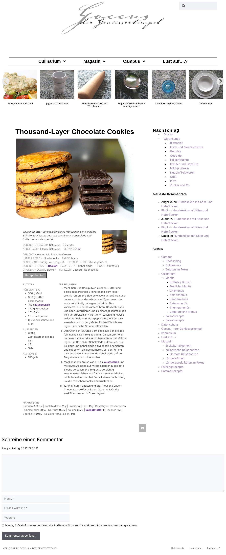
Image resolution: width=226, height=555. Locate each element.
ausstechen (111, 362)
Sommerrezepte (171, 371)
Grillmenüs (177, 290)
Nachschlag (173, 261)
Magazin (92, 61)
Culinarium (49, 61)
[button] (6, 81)
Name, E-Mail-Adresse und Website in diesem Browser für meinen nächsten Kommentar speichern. (71, 525)
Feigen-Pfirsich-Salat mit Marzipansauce (131, 105)
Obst (173, 176)
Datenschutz (169, 324)
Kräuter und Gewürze (184, 164)
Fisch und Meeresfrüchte (186, 147)
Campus (131, 61)
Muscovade (42, 304)
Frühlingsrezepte (172, 367)
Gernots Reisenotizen (184, 354)
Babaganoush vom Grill (20, 104)
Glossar (169, 134)
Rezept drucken (34, 275)
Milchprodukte (179, 168)
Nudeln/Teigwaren (182, 172)
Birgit (164, 210)
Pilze (173, 181)
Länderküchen (174, 358)
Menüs (169, 278)
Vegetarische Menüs (183, 311)
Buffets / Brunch (180, 282)
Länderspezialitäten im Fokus (184, 362)
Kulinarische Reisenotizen (182, 350)
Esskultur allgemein (178, 345)
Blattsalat (176, 143)
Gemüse (175, 151)
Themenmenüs (180, 307)
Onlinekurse (173, 265)
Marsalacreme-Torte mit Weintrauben (94, 105)
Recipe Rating (11, 448)
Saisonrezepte (174, 316)
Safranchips (205, 104)
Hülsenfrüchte (179, 159)
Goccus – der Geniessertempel (181, 328)
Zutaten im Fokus (176, 269)
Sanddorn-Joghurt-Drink (168, 104)
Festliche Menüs (180, 286)
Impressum (168, 333)
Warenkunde (172, 138)
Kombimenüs (178, 294)
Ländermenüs (179, 299)
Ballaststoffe (93, 409)
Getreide (176, 155)
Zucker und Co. (180, 185)
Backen (52, 265)
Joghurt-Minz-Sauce (57, 104)
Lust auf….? (175, 61)
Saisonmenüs (179, 303)
